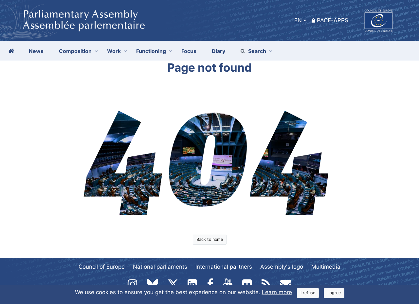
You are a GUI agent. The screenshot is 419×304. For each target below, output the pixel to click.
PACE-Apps (332, 20)
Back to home (209, 239)
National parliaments (160, 266)
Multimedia (325, 266)
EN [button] (298, 20)
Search (257, 51)
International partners (223, 266)
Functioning (151, 51)
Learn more (277, 292)
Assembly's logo (281, 266)
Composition (75, 51)
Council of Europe (102, 266)
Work (114, 51)
